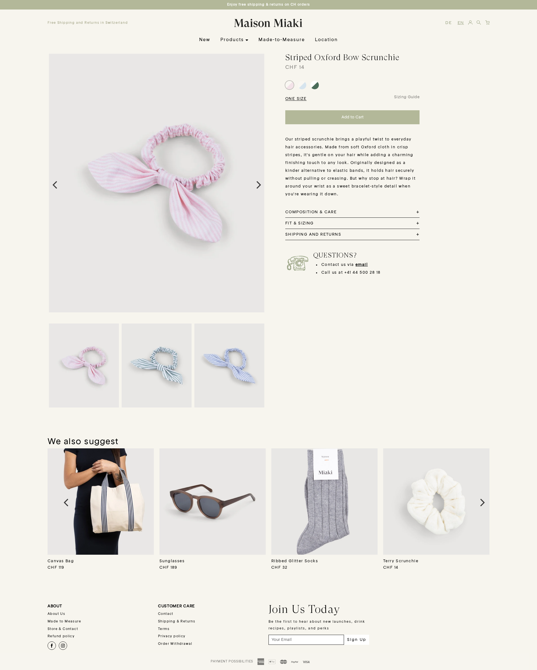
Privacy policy (171, 636)
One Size (296, 98)
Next (259, 184)
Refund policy (61, 636)
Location (326, 40)
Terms (163, 629)
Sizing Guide (407, 97)
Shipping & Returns (176, 621)
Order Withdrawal (175, 644)
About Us (56, 614)
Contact (165, 614)
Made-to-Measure (281, 40)
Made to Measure (64, 621)
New (204, 40)
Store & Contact (63, 629)
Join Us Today (304, 609)
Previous (54, 184)
